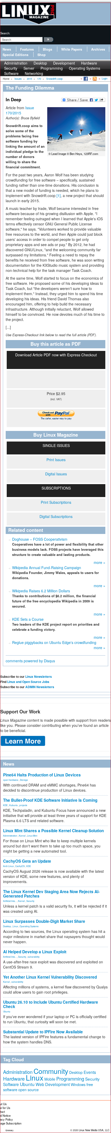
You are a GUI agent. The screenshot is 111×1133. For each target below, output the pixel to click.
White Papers (71, 49)
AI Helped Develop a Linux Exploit (34, 952)
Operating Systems (84, 68)
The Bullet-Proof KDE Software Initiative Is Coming (50, 800)
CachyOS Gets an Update (27, 861)
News (7, 49)
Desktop (7, 926)
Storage (24, 779)
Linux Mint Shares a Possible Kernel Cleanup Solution (53, 830)
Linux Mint (32, 835)
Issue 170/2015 (20, 110)
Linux (15, 926)
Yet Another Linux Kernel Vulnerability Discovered (50, 977)
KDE (5, 805)
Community (51, 1071)
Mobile (49, 1079)
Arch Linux (8, 866)
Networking (34, 73)
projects (23, 805)
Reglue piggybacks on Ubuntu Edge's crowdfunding (54, 642)
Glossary (9, 1130)
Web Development (53, 1084)
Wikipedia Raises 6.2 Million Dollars (41, 590)
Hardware (14, 1078)
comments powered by (30, 660)
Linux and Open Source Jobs (28, 681)
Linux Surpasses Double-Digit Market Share (44, 921)
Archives (98, 49)
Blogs (47, 49)
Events (90, 1072)
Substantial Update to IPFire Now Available (43, 1032)
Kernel (22, 835)
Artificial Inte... (10, 900)
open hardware (10, 779)
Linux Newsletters (38, 676)
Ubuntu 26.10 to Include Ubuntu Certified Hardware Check (50, 1004)
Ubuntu (6, 1011)
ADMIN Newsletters (39, 686)
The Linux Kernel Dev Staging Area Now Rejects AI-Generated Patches (51, 894)
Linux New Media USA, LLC (94, 1130)
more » (99, 562)
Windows (78, 1084)
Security (30, 900)
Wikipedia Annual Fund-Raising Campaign (46, 567)
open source (28, 1089)
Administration (10, 835)
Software (11, 73)
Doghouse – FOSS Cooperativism (39, 539)
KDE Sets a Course (28, 619)
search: (5, 33)
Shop (41, 54)
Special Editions (15, 54)
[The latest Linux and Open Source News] (94, 78)
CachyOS (20, 866)
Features (27, 49)
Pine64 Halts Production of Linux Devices (42, 775)
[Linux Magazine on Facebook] (85, 78)
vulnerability (33, 956)
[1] (59, 195)
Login (104, 78)
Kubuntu (13, 805)
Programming (52, 68)
